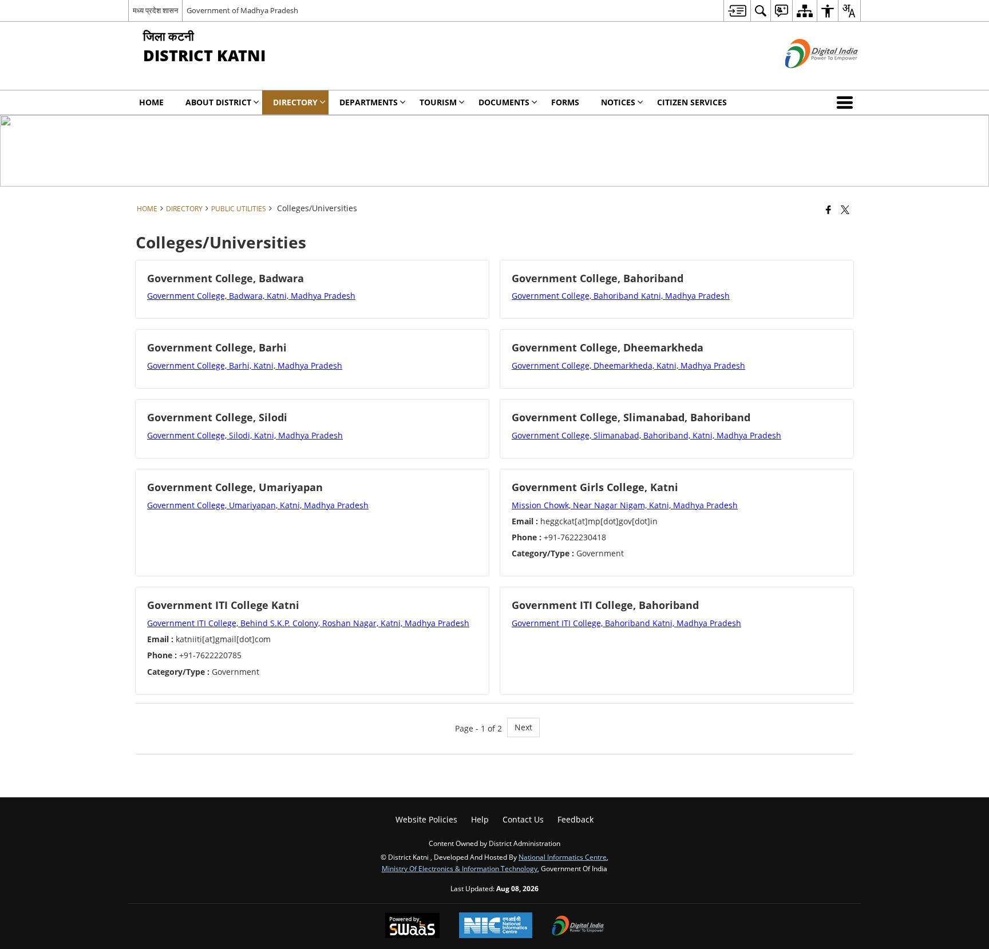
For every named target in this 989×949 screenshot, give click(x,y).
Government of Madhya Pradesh (242, 10)
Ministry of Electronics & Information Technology (459, 868)
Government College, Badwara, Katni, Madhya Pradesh (251, 295)
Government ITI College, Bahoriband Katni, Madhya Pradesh (626, 623)
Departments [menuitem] (368, 102)
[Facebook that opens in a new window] (828, 209)
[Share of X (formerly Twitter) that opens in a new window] (845, 209)
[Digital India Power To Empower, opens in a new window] (578, 926)
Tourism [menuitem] (438, 102)
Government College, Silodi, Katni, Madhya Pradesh (245, 435)
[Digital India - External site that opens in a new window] (807, 77)
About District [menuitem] (218, 102)
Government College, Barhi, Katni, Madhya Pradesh (244, 365)
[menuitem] (736, 10)
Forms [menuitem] (565, 102)
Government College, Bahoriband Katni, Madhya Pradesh (621, 295)
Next (523, 727)
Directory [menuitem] (295, 102)
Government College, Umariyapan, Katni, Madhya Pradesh (258, 505)
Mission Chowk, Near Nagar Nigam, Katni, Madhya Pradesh (625, 505)
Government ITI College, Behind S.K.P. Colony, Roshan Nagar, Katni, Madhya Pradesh (308, 623)
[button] (847, 102)
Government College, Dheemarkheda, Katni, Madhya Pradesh (628, 365)
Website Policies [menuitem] (426, 819)
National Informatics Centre (563, 856)
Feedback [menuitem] (575, 819)
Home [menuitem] (151, 102)
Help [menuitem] (480, 819)
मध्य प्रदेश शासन (155, 10)
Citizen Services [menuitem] (692, 102)
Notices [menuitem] (618, 102)
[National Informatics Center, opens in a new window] (495, 926)
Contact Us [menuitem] (523, 819)
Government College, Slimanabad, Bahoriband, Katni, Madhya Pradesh (646, 435)
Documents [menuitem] (503, 102)
